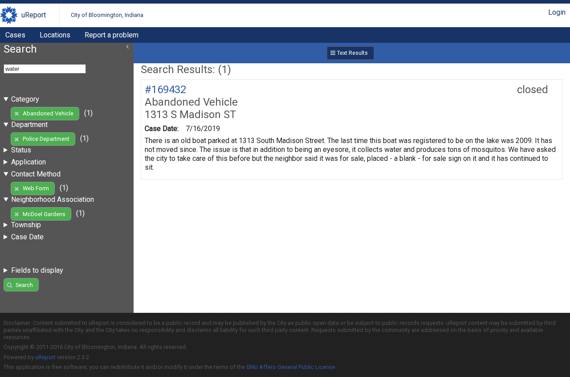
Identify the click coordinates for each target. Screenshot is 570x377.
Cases (15, 35)
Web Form (36, 188)
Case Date (27, 237)
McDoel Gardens (44, 214)
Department (29, 124)
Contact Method (36, 174)
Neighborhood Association (52, 199)
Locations (55, 35)
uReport (33, 15)
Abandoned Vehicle (48, 113)
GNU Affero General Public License (290, 367)
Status (21, 150)
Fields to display (37, 270)
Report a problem (111, 35)
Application (28, 162)
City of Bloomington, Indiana (107, 15)
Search (24, 285)
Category (25, 99)
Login (557, 12)
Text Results (352, 52)
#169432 (165, 89)
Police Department (46, 138)
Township (26, 225)
